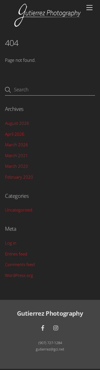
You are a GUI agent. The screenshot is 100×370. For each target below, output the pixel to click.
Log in (10, 243)
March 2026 (16, 144)
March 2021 (16, 155)
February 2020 (19, 177)
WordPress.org (19, 275)
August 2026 (17, 123)
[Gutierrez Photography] (47, 24)
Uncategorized (18, 210)
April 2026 (14, 134)
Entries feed (16, 254)
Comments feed (20, 264)
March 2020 (16, 166)
